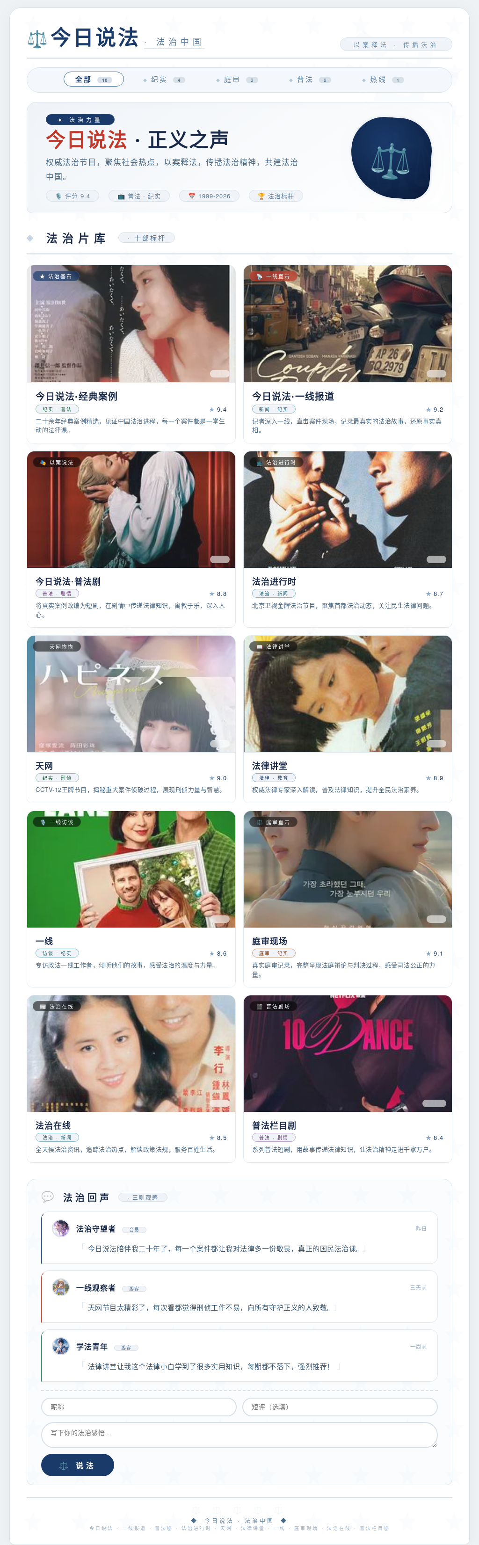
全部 (91, 79)
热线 (384, 79)
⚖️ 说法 (77, 1466)
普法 (312, 79)
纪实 (166, 79)
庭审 (239, 79)
